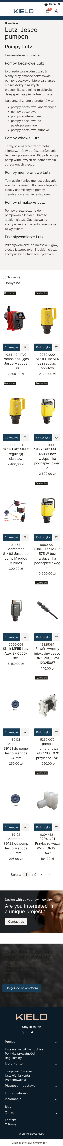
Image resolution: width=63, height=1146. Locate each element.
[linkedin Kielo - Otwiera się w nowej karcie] (24, 1032)
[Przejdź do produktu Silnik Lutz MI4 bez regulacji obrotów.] (47, 320)
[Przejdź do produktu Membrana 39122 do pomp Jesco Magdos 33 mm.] (15, 800)
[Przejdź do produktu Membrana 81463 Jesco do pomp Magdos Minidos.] (15, 510)
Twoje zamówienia (18, 1071)
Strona (16, 874)
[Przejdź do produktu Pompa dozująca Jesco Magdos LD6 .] (15, 320)
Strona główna (11, 23)
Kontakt (10, 1120)
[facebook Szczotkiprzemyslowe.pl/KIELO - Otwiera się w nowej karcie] (32, 1032)
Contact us (16, 921)
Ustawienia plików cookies (24, 1049)
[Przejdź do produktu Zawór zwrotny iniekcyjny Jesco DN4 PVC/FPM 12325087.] (47, 610)
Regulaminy (13, 1058)
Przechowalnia (15, 1080)
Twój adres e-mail (13, 980)
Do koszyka (12, 347)
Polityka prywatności (20, 1053)
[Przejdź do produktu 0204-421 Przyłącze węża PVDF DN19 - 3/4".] (47, 800)
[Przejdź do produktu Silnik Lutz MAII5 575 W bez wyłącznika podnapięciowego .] (47, 510)
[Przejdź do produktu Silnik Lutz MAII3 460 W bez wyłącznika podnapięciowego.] (47, 411)
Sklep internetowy (28, 1142)
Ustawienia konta (17, 1075)
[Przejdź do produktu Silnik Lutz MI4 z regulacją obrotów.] (15, 411)
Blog (8, 1106)
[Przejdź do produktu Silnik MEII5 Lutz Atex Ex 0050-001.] (15, 610)
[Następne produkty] (41, 875)
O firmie (10, 1124)
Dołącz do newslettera (22, 988)
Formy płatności (16, 1093)
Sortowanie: (11, 277)
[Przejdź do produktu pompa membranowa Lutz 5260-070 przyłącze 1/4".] (47, 705)
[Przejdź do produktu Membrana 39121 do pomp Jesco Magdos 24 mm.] (15, 705)
